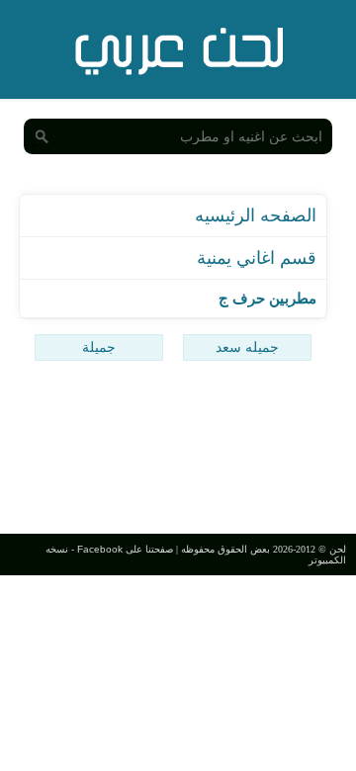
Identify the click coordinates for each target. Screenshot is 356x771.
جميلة (99, 347)
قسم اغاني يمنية (256, 258)
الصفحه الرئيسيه (255, 215)
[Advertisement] (178, 449)
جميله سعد (247, 347)
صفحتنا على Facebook (125, 549)
